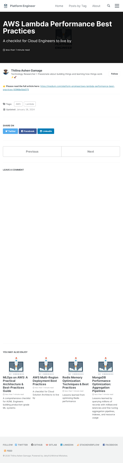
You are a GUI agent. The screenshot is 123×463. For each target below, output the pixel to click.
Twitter (22, 445)
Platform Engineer (22, 6)
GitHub (38, 445)
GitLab (52, 445)
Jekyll (46, 455)
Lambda (30, 104)
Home (59, 6)
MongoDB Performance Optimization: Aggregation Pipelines (101, 384)
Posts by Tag (77, 6)
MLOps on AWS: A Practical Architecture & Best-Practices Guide (15, 384)
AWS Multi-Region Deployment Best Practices (45, 381)
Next (90, 151)
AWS (18, 104)
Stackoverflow (89, 445)
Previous (32, 151)
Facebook (111, 445)
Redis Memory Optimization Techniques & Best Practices (75, 382)
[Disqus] (61, 213)
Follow (114, 74)
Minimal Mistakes (59, 455)
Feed (9, 450)
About (96, 6)
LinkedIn (68, 445)
